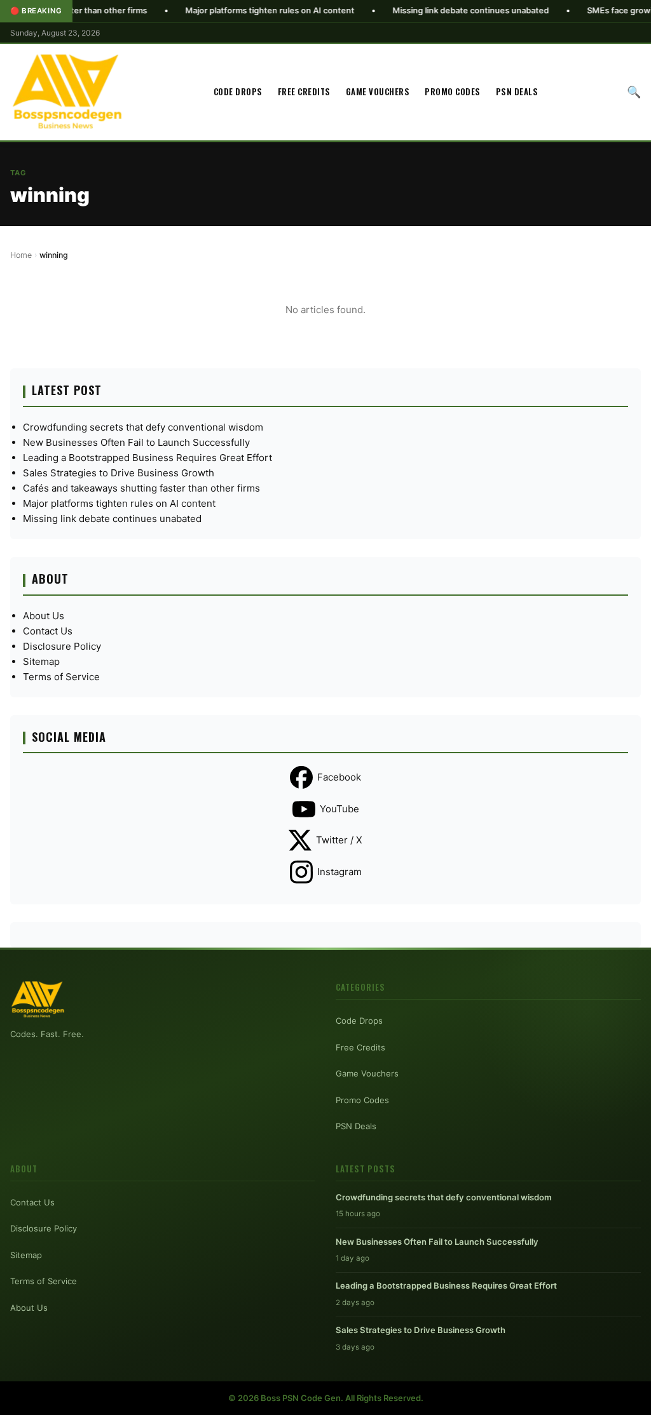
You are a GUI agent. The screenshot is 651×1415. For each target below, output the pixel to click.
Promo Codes (453, 91)
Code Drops (238, 91)
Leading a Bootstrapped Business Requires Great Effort (147, 458)
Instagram (339, 872)
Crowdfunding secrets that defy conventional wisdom (143, 427)
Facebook (339, 777)
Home (21, 255)
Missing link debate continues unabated (431, 10)
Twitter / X (339, 840)
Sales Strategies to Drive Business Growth (118, 473)
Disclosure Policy (62, 646)
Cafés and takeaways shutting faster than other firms (141, 488)
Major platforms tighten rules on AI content (230, 10)
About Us (43, 616)
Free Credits (304, 91)
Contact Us (47, 631)
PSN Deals (517, 91)
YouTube (339, 809)
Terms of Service (61, 677)
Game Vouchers (378, 91)
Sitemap (41, 661)
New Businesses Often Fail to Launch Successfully (136, 442)
